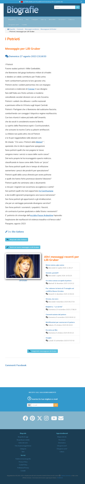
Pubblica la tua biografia (23, 459)
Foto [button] (20, 19)
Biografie (12, 29)
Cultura (62, 451)
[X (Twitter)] (39, 419)
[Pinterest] (32, 419)
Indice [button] (43, 19)
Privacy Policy (23, 462)
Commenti (20, 29)
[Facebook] (25, 419)
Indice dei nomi (23, 443)
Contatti (24, 25)
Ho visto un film (51, 330)
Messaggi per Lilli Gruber (48, 29)
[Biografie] (24, 10)
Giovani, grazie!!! (52, 273)
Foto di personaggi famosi (23, 446)
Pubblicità (60, 478)
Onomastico (62, 443)
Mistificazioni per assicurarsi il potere (60, 322)
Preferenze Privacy (23, 468)
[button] (16, 239)
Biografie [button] (11, 19)
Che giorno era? (62, 446)
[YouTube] (54, 419)
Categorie (35, 19)
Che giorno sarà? (13, 25)
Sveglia (48, 338)
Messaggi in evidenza (32, 29)
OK (77, 7)
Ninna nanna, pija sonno (55, 265)
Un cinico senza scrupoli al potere (58, 281)
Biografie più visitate (23, 440)
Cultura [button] (71, 19)
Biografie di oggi (23, 437)
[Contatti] (60, 419)
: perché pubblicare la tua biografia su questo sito (42, 1)
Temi (27, 19)
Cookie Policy (23, 465)
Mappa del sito (62, 437)
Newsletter (52, 19)
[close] (81, 2)
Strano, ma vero (52, 299)
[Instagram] (46, 419)
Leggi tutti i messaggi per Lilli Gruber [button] (44, 351)
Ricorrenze (62, 19)
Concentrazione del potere (56, 314)
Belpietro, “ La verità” (54, 307)
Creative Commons (66, 475)
